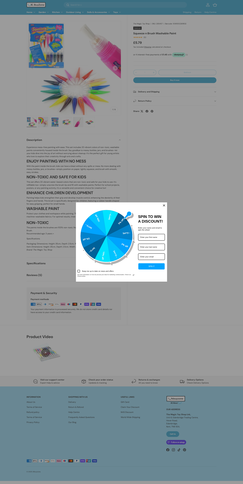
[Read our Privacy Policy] (133, 275)
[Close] (164, 205)
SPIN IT (151, 266)
